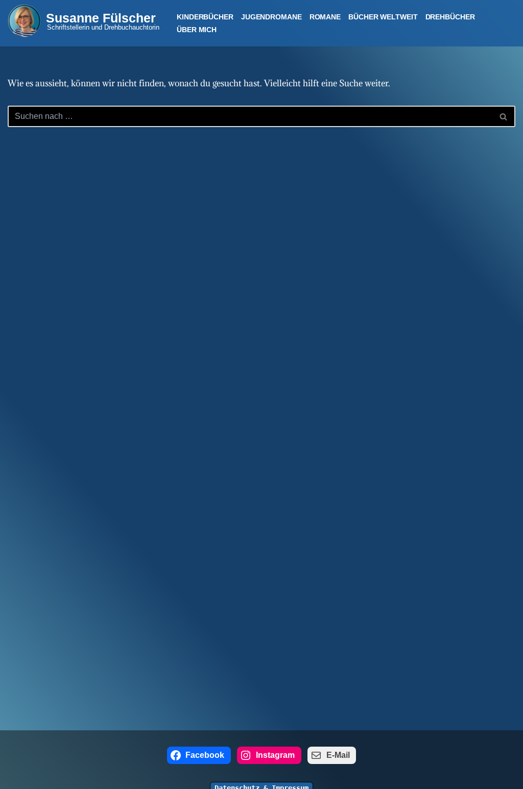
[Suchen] (503, 116)
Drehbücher (450, 17)
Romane (325, 17)
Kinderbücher (205, 17)
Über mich (197, 30)
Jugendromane (271, 17)
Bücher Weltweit (383, 17)
